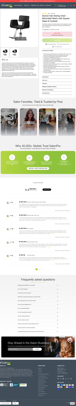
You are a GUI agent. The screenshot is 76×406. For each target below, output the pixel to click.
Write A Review (47, 189)
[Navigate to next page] (42, 269)
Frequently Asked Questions (43, 374)
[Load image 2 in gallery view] (14, 52)
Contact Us (40, 370)
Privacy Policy (40, 389)
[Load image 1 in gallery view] (5, 52)
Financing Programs (42, 376)
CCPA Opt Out (41, 395)
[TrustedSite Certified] (23, 385)
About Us (40, 368)
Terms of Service (41, 391)
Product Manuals (41, 379)
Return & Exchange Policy (43, 385)
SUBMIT (37, 349)
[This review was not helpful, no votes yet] (68, 210)
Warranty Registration (42, 381)
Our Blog (40, 372)
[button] (19, 5)
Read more (53, 233)
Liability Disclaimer (41, 387)
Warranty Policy (41, 383)
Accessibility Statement (42, 393)
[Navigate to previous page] (34, 269)
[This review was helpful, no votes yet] (66, 210)
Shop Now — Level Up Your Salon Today (38, 168)
